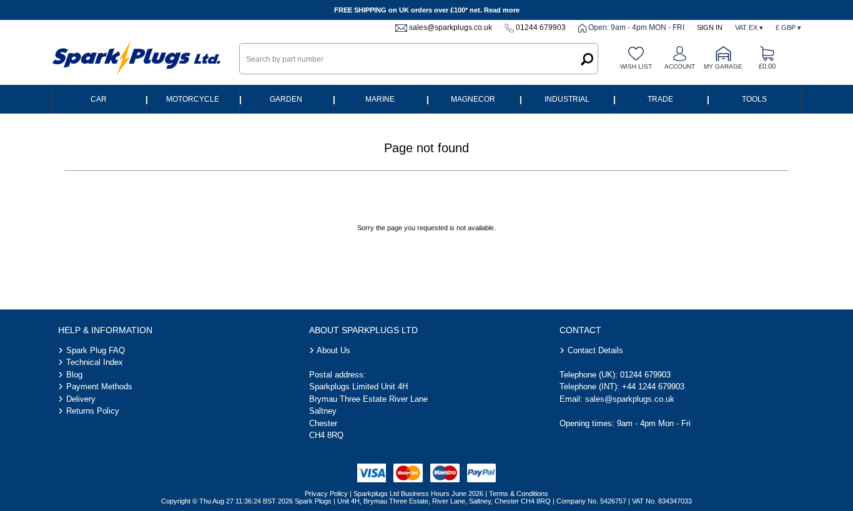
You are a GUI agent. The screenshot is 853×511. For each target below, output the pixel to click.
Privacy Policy (326, 493)
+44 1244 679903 (653, 386)
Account (679, 66)
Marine (380, 99)
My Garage (723, 66)
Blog (74, 374)
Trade (660, 99)
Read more (502, 10)
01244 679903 (541, 27)
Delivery (81, 399)
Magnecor (473, 99)
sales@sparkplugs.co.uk (450, 27)
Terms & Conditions (518, 493)
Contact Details (595, 350)
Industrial (567, 99)
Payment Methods (99, 386)
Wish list (636, 66)
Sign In (709, 27)
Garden (286, 99)
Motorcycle (192, 99)
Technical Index (94, 362)
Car (99, 99)
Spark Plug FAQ (95, 350)
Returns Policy (92, 411)
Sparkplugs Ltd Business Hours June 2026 (418, 493)
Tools (754, 99)
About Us (333, 350)
